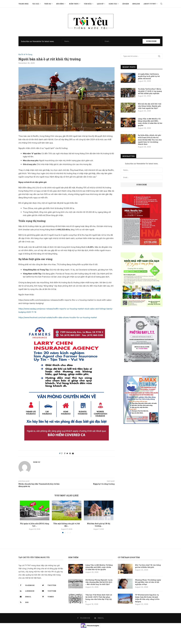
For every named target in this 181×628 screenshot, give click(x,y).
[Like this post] (62, 453)
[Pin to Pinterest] (70, 453)
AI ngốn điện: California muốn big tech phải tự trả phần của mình (149, 76)
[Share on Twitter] (67, 453)
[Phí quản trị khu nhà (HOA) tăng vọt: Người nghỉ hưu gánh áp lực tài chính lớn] (34, 510)
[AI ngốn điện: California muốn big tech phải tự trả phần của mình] (128, 78)
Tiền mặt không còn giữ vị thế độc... (66, 524)
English (136, 4)
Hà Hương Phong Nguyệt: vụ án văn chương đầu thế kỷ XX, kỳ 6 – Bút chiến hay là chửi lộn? (99, 582)
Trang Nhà (23, 4)
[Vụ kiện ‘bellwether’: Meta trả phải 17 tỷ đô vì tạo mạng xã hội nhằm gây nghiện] (128, 93)
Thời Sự (47, 4)
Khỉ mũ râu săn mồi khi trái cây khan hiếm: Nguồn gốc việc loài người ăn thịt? (149, 106)
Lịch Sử (100, 4)
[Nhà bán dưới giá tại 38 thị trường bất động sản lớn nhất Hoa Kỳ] (98, 510)
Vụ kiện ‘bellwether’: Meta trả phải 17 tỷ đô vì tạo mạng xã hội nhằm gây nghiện (150, 91)
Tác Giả (35, 4)
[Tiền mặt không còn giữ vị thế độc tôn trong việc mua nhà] (66, 510)
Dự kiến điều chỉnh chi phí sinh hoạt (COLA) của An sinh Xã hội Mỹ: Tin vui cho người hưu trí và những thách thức (150, 139)
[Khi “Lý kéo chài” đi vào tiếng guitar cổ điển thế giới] (125, 569)
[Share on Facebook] (64, 453)
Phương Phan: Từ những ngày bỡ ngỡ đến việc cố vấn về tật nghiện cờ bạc (148, 582)
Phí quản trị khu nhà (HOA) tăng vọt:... (34, 524)
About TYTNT (150, 4)
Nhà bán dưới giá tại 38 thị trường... (98, 524)
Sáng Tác (113, 4)
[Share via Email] (73, 453)
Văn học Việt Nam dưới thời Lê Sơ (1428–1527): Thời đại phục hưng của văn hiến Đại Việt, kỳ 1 (98, 598)
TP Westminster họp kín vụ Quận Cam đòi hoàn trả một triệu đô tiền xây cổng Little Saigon (147, 598)
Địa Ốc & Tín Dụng (25, 54)
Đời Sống (60, 4)
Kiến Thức (74, 4)
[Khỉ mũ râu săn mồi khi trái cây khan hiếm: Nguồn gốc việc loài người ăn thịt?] (128, 108)
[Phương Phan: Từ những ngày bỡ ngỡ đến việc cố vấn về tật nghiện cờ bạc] (125, 584)
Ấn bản (125, 4)
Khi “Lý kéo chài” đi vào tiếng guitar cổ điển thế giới (148, 566)
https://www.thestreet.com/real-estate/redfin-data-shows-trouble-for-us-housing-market (57, 317)
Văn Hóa (88, 4)
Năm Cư (36, 462)
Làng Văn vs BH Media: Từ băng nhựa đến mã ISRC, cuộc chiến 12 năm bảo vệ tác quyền (150, 122)
